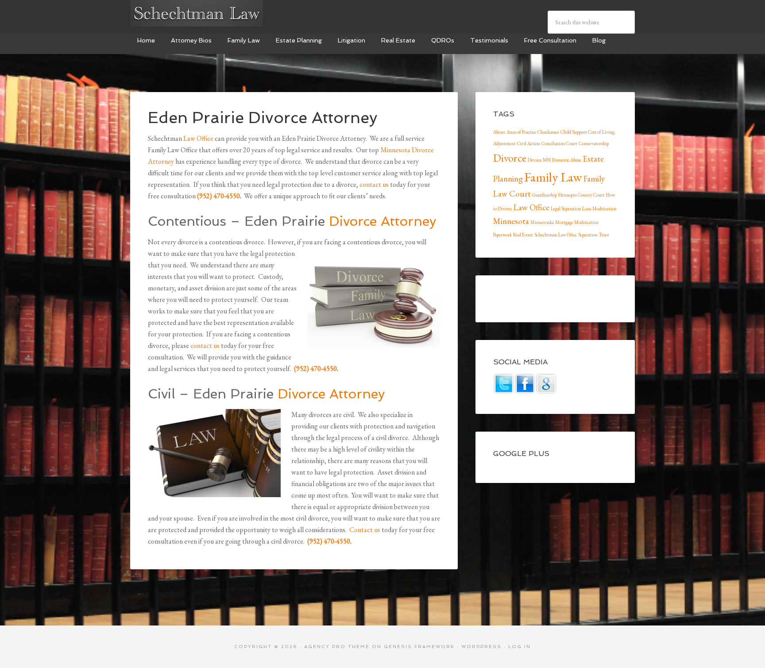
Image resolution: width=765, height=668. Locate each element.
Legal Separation (566, 208)
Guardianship (544, 195)
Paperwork (502, 235)
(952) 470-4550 (218, 196)
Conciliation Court (559, 143)
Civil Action (528, 143)
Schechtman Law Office (555, 235)
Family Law (553, 176)
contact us (374, 184)
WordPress (481, 646)
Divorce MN (539, 160)
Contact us (364, 529)
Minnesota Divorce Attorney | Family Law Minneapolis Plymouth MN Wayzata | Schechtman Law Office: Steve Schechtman (196, 13)
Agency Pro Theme (337, 646)
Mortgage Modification (577, 222)
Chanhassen (548, 132)
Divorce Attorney (382, 221)
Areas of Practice (521, 132)
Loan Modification (599, 208)
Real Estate (523, 235)
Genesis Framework (419, 646)
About (499, 132)
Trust (604, 235)
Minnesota (511, 221)
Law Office (198, 138)
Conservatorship (594, 143)
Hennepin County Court (581, 195)
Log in (519, 646)
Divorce (509, 158)
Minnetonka (542, 222)
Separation (588, 235)
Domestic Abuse (566, 160)
